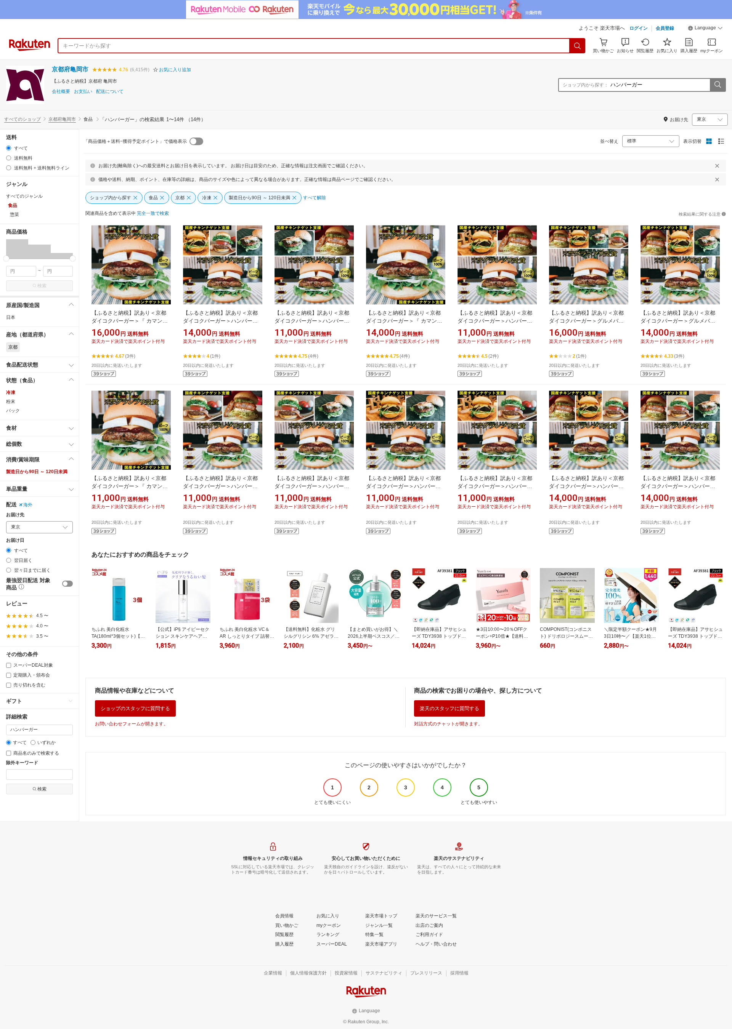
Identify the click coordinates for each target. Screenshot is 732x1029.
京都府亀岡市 (70, 69)
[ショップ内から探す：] (717, 85)
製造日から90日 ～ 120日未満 (36, 471)
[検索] (577, 45)
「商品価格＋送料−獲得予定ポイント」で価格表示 (135, 141)
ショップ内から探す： (585, 85)
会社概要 (61, 91)
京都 (13, 347)
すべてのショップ (22, 119)
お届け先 (15, 514)
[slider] (6, 258)
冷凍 (10, 392)
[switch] (67, 584)
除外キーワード (22, 762)
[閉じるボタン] (717, 166)
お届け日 (15, 540)
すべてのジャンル (24, 196)
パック (13, 410)
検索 (42, 285)
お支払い (83, 91)
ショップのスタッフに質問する (135, 708)
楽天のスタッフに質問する (449, 708)
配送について (110, 91)
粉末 (10, 401)
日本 (10, 317)
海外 (27, 504)
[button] (705, 29)
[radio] (8, 148)
